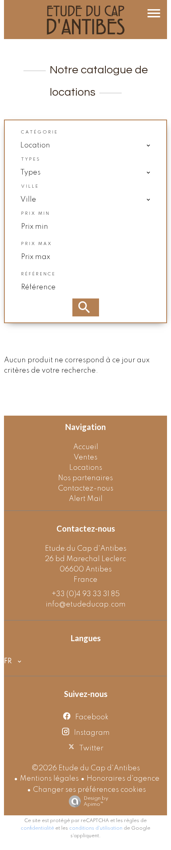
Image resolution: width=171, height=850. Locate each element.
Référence (38, 274)
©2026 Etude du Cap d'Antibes (85, 768)
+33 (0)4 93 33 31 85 (86, 594)
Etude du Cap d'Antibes (85, 548)
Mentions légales (49, 778)
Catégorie (39, 132)
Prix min (35, 213)
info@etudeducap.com (86, 604)
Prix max (36, 243)
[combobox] (85, 145)
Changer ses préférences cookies (89, 789)
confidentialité (37, 828)
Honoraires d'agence (123, 778)
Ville (30, 186)
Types (31, 159)
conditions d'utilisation (95, 828)
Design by (96, 801)
